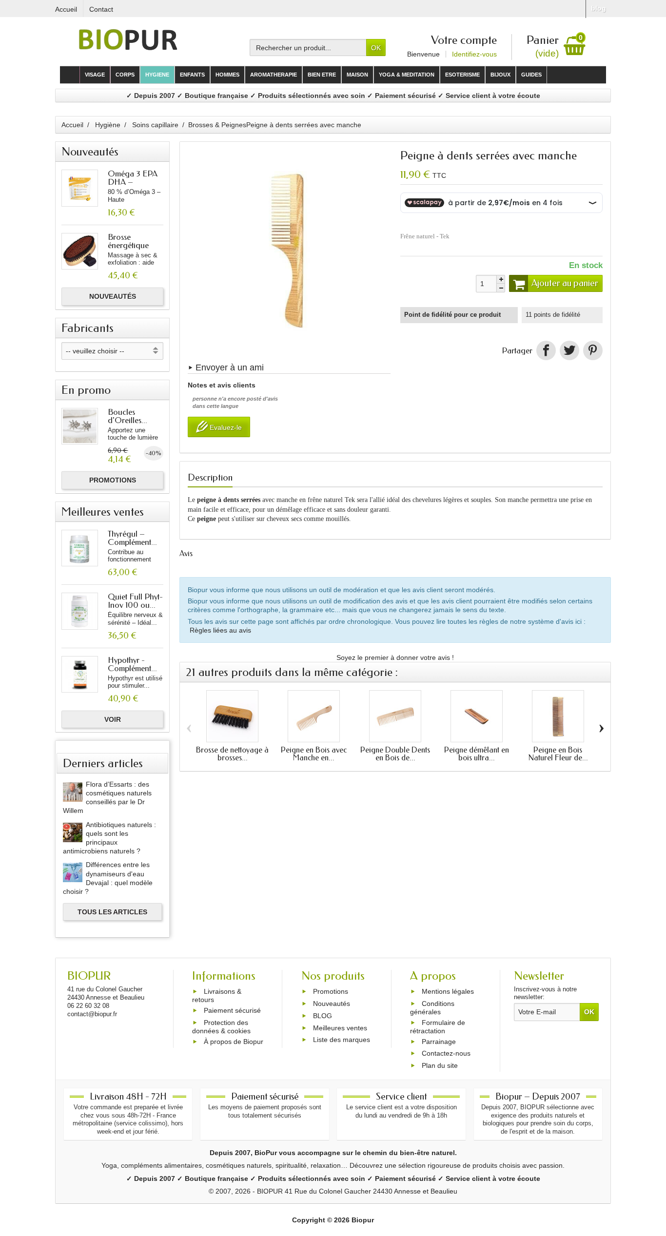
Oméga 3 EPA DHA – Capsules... (132, 182)
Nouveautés (112, 296)
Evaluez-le (225, 428)
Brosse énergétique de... (128, 245)
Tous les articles (112, 912)
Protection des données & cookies (221, 1027)
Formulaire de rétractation (437, 1027)
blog (598, 8)
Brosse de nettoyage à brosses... (232, 753)
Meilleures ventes (340, 1028)
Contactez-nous (446, 1054)
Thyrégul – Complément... (132, 538)
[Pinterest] (593, 350)
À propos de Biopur (233, 1041)
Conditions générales (432, 1008)
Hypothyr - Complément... (132, 664)
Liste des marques (341, 1040)
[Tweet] (569, 350)
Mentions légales (448, 992)
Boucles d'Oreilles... (127, 416)
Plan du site (440, 1065)
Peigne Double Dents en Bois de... (395, 753)
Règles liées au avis (220, 630)
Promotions (112, 480)
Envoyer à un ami (230, 367)
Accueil (72, 125)
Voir (112, 719)
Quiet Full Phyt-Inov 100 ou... (135, 601)
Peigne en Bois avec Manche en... (314, 753)
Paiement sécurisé (232, 1010)
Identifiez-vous (474, 54)
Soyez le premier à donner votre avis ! (395, 657)
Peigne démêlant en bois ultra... (476, 753)
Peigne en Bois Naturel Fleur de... (558, 753)
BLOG (322, 1016)
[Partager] (546, 350)
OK (376, 48)
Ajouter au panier (564, 283)
